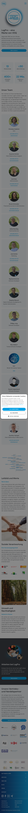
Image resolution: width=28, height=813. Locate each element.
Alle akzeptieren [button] (14, 409)
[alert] (14, 406)
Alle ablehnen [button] (14, 412)
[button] (14, 416)
